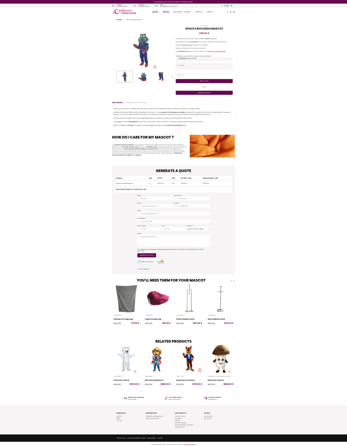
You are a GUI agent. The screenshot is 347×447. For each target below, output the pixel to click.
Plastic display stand (185, 319)
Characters (211, 376)
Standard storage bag (123, 319)
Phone (176, 203)
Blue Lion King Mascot (154, 380)
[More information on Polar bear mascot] (126, 359)
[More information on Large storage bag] (158, 298)
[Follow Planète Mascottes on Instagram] (225, 6)
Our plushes (178, 418)
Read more (117, 323)
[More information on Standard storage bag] (126, 298)
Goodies (177, 420)
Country (189, 226)
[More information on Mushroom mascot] (220, 359)
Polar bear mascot (121, 380)
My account (208, 418)
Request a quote (204, 92)
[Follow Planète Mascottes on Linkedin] (227, 6)
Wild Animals (117, 376)
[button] (172, 77)
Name (139, 195)
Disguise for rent (180, 427)
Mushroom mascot (216, 380)
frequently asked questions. (217, 51)
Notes (139, 233)
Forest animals (220, 376)
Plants (228, 376)
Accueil (119, 19)
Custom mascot (180, 416)
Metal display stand (216, 319)
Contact (119, 420)
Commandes (208, 416)
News (178, 376)
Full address (141, 218)
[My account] (231, 12)
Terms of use (121, 438)
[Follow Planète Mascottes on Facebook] (222, 6)
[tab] (118, 102)
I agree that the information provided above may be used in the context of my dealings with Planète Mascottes (170, 250)
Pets (182, 376)
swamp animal (187, 45)
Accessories (117, 315)
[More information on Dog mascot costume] (189, 359)
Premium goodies (180, 423)
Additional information (136, 102)
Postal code (141, 226)
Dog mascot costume (185, 380)
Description (117, 102)
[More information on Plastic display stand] (189, 298)
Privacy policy (151, 438)
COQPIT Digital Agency (190, 444)
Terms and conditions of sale (136, 438)
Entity (139, 203)
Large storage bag (153, 319)
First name (178, 195)
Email (139, 210)
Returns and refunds (152, 418)
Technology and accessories (184, 425)
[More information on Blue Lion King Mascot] (158, 359)
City (164, 226)
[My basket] (234, 12)
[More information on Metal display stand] (220, 298)
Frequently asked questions (154, 416)
